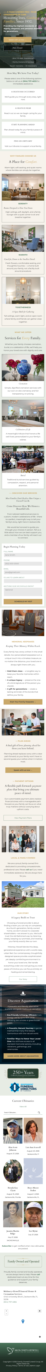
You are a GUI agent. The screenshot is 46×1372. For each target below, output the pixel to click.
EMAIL (6, 569)
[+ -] (23, 1323)
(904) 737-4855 (18, 58)
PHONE (7, 560)
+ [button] (6, 1311)
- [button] (6, 1313)
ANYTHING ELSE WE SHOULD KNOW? (19, 586)
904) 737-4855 (10, 1302)
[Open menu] (42, 5)
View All (23, 1107)
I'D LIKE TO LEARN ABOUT (14, 577)
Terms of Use (23, 1366)
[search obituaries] (39, 1112)
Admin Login (35, 1366)
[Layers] (39, 1311)
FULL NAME (8, 552)
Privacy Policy (11, 1366)
